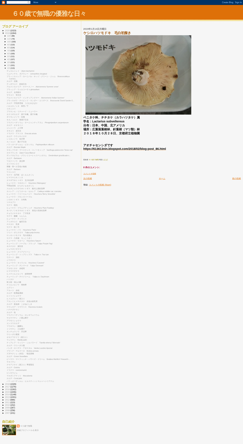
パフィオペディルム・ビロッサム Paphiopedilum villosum (30, 145)
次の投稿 (87, 178)
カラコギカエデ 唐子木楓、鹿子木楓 (22, 114)
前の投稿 (236, 178)
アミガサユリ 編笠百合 (17, 222)
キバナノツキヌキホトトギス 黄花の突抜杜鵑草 (27, 210)
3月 (8, 62)
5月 (8, 56)
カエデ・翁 (11, 312)
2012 (7, 400)
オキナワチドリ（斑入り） (17, 337)
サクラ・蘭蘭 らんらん (17, 216)
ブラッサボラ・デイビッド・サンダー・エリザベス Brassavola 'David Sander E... (40, 101)
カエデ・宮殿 (12, 81)
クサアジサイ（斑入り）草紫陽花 (20, 365)
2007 (7, 413)
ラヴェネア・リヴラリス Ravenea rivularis (24, 307)
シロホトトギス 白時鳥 (17, 200)
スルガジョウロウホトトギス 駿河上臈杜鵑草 (26, 189)
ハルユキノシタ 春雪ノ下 (17, 106)
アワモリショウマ (14, 321)
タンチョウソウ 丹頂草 (17, 332)
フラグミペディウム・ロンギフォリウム (23, 315)
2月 (8, 65)
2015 (7, 392)
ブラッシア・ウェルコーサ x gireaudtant (23, 89)
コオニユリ (11, 109)
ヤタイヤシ (11, 362)
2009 (7, 408)
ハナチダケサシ (13, 310)
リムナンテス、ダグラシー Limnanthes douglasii (27, 74)
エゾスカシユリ (13, 164)
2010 (7, 405)
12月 (9, 36)
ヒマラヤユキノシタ (15, 177)
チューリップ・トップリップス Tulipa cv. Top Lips (28, 254)
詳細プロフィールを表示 (28, 430)
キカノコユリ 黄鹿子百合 (17, 120)
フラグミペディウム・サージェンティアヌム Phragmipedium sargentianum (38, 123)
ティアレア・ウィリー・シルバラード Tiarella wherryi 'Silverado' (33, 343)
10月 (9, 42)
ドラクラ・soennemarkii (16, 370)
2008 (7, 410)
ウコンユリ (11, 172)
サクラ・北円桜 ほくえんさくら (20, 175)
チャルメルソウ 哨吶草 (17, 285)
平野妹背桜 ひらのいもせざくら (20, 186)
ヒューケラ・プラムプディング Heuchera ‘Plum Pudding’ (30, 208)
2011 (7, 402)
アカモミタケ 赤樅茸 (16, 268)
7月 (8, 51)
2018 (7, 384)
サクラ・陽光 (12, 205)
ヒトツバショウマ (14, 296)
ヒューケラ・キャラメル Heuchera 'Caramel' (25, 263)
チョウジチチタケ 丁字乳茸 (18, 213)
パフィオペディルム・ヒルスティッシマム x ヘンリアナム (30, 381)
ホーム (162, 178)
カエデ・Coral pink (14, 378)
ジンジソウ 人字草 (15, 128)
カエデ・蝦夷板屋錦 (15, 293)
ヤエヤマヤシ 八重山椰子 (17, 318)
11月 (9, 39)
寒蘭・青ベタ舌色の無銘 (17, 167)
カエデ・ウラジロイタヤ (17, 136)
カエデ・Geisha (13, 367)
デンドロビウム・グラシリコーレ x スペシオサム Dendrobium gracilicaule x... (39, 155)
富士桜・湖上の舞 (14, 282)
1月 (8, 68)
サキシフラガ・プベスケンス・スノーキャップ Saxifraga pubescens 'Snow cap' (40, 150)
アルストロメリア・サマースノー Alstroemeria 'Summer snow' (33, 87)
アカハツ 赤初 (13, 290)
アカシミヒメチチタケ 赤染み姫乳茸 (22, 301)
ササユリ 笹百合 (14, 95)
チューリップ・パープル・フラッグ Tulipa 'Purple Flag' (30, 244)
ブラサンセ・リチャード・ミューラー (22, 111)
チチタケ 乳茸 (13, 224)
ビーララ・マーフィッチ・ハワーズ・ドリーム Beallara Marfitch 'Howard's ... (38, 359)
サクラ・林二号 (13, 227)
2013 (7, 397)
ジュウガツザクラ (14, 249)
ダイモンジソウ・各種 (16, 117)
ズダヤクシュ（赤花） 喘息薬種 (20, 354)
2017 (7, 387)
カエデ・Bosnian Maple (16, 147)
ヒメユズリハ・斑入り (16, 299)
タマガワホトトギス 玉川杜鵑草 (20, 180)
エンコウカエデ (13, 323)
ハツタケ (10, 279)
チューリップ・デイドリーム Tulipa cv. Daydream (28, 277)
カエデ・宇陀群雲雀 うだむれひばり (22, 103)
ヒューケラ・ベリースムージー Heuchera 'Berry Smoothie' (31, 194)
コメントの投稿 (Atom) (100, 185)
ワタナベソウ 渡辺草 (16, 161)
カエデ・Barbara (13, 169)
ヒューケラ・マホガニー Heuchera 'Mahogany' (26, 183)
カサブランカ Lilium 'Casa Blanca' (21, 153)
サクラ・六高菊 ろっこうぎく (19, 238)
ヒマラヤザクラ (13, 271)
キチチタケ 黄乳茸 (15, 246)
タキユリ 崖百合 (14, 131)
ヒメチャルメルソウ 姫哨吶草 (19, 274)
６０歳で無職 (26, 426)
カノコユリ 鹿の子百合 (17, 142)
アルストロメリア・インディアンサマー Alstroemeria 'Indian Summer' (35, 98)
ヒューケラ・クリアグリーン (19, 252)
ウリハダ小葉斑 (13, 334)
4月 (8, 59)
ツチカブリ (12, 202)
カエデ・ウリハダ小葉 (16, 345)
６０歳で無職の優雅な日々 (49, 13)
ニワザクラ (11, 260)
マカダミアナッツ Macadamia (19, 376)
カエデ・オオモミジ (15, 125)
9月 (8, 45)
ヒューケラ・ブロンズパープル (20, 197)
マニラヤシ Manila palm (17, 340)
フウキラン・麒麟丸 (15, 326)
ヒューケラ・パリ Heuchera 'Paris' (21, 230)
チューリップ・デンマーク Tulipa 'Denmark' (25, 266)
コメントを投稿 (89, 174)
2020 (7, 30)
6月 (8, 54)
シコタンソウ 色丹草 (16, 139)
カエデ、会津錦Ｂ (14, 92)
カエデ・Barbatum (14, 158)
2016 (7, 389)
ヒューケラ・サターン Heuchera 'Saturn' (24, 241)
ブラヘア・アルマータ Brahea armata (23, 351)
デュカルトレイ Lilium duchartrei (20, 71)
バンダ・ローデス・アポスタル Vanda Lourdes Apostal (29, 348)
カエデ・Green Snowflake (17, 356)
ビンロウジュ (12, 373)
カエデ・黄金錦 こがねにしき (19, 304)
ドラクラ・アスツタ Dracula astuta (22, 133)
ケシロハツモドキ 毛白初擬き (19, 235)
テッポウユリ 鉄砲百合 (17, 84)
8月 (8, 48)
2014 (7, 394)
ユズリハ (10, 288)
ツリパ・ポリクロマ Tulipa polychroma (23, 232)
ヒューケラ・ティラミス (17, 219)
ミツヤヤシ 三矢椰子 (16, 329)
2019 (7, 33)
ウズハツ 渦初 (13, 257)
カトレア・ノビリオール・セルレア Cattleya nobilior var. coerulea (34, 191)
